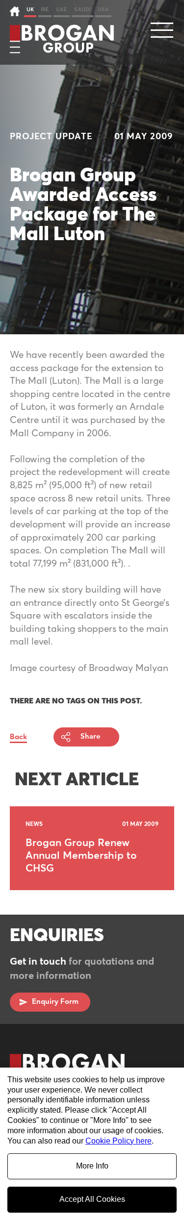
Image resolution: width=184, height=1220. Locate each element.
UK (30, 9)
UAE (61, 9)
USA (103, 9)
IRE (45, 9)
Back (18, 737)
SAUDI (82, 9)
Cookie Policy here (118, 1141)
